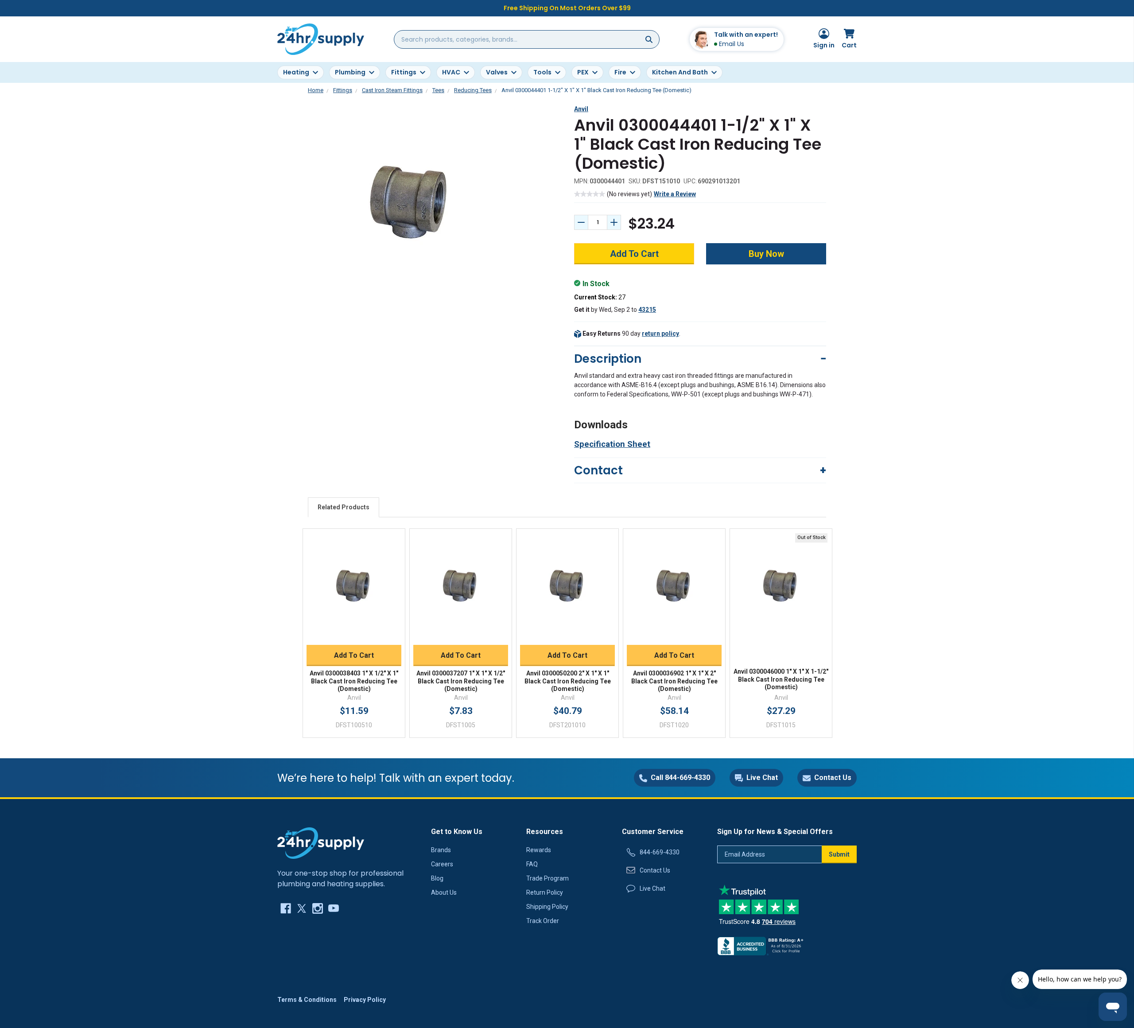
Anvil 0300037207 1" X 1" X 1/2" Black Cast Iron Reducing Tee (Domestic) (460, 681)
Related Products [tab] (343, 507)
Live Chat (652, 888)
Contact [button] (598, 470)
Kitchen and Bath (680, 72)
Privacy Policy (365, 999)
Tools (542, 72)
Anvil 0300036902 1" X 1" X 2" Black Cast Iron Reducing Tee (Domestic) (674, 681)
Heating (296, 72)
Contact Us (655, 870)
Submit (839, 854)
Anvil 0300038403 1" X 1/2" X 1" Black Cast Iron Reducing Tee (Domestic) (354, 681)
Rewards (538, 849)
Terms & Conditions (307, 999)
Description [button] (607, 359)
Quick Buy (354, 634)
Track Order (542, 920)
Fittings (403, 72)
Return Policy (544, 892)
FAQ (532, 864)
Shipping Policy (547, 906)
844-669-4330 (660, 852)
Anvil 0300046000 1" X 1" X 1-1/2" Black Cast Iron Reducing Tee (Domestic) (781, 679)
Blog (437, 878)
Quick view (354, 577)
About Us (444, 892)
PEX (583, 72)
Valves (497, 72)
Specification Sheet (612, 444)
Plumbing (350, 72)
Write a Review (675, 194)
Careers (442, 864)
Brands (441, 849)
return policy (660, 333)
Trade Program (547, 878)
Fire (620, 72)
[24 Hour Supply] (320, 842)
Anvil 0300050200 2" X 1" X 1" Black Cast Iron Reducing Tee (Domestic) (567, 681)
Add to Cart (354, 655)
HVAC (451, 72)
